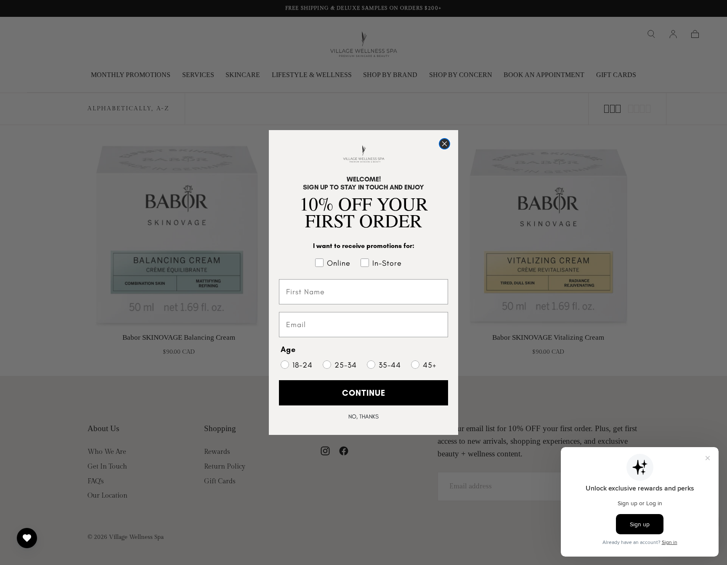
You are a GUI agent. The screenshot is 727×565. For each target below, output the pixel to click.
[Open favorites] (27, 538)
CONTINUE (363, 393)
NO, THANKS (363, 416)
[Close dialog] (444, 144)
